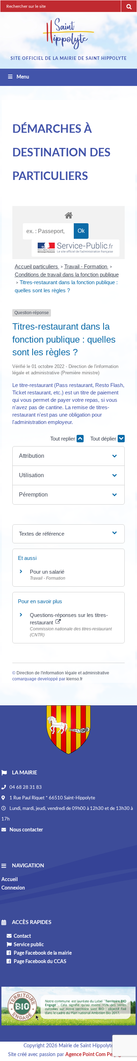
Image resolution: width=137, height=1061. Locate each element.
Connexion (13, 888)
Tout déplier (104, 439)
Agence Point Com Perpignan (97, 1054)
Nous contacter (25, 830)
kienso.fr (74, 678)
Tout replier (63, 439)
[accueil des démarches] (68, 214)
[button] (68, 456)
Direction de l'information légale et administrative (63, 672)
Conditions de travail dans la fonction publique (67, 274)
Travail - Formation (86, 266)
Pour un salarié (47, 572)
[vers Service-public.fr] (75, 248)
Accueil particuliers (37, 266)
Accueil (9, 879)
